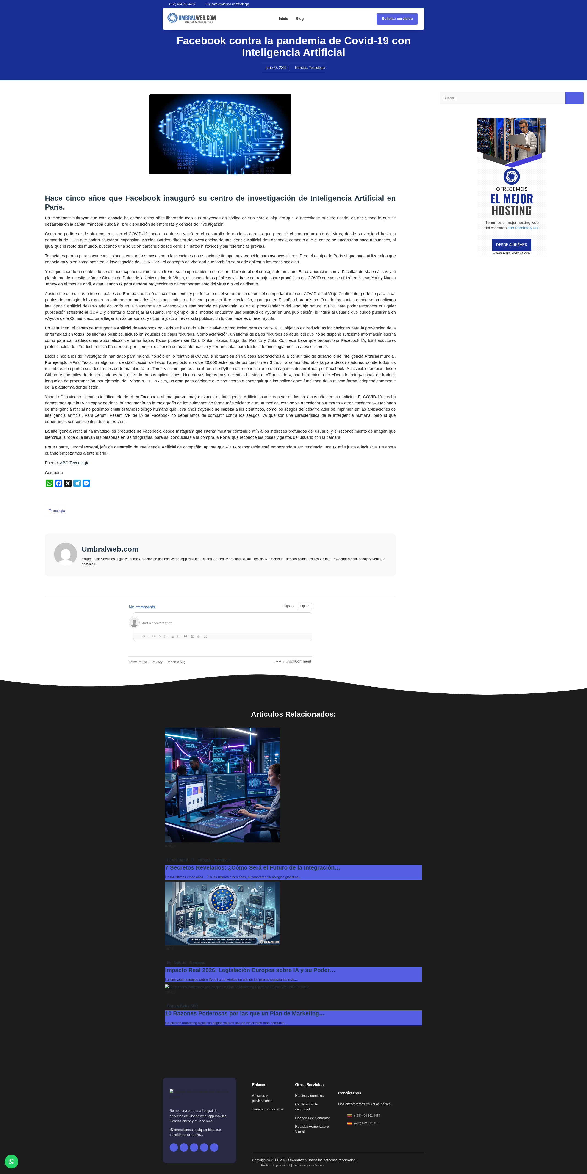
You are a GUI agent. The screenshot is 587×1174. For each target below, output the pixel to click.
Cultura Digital (177, 860)
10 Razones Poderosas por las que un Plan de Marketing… (245, 1013)
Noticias (301, 67)
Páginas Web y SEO (182, 1006)
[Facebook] (391, 4)
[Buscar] (574, 98)
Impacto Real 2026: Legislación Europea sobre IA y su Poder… (250, 970)
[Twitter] (399, 4)
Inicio (283, 19)
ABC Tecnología (74, 463)
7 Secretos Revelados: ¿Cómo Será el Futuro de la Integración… (252, 867)
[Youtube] (407, 4)
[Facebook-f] (174, 1147)
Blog (300, 19)
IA (193, 860)
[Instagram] (414, 4)
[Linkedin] (422, 4)
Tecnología (317, 67)
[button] (11, 1161)
